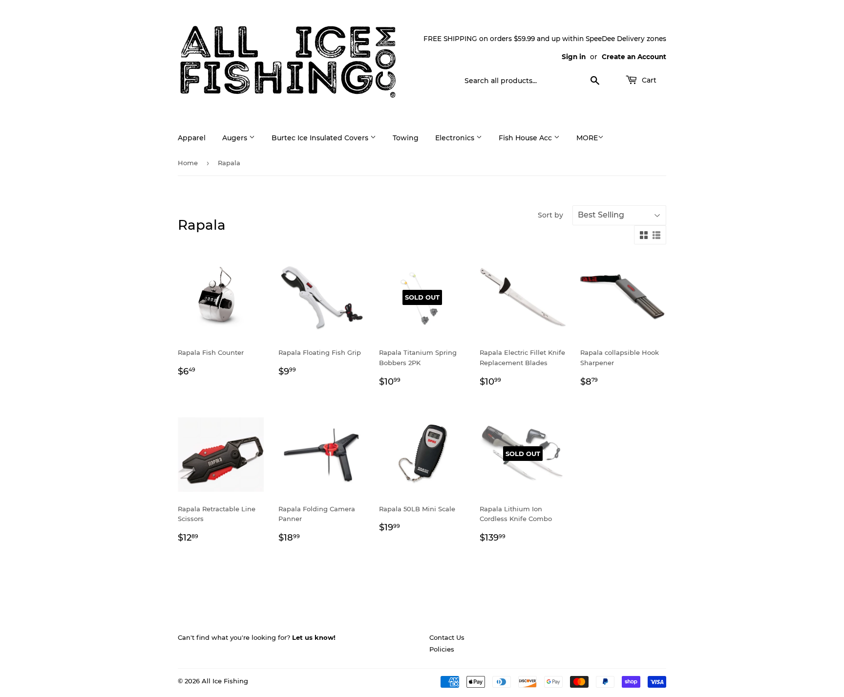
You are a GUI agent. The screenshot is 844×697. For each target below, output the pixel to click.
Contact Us (446, 637)
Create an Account (634, 57)
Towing (406, 137)
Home (188, 163)
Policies (441, 649)
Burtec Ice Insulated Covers (321, 137)
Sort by (550, 215)
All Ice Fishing (225, 681)
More (587, 137)
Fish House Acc (526, 137)
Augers (235, 137)
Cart (648, 80)
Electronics (455, 137)
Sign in (574, 57)
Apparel (192, 137)
